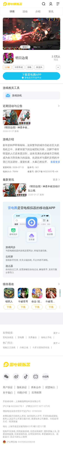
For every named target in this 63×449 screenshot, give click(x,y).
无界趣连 (32, 337)
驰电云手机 (46, 337)
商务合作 (36, 387)
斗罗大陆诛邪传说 (41, 347)
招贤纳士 (50, 387)
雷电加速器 (8, 337)
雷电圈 (21, 337)
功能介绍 (22, 392)
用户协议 (8, 387)
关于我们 (8, 392)
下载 (9, 306)
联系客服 (13, 421)
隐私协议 (22, 387)
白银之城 (24, 347)
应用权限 (36, 392)
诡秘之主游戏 (9, 347)
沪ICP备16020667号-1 (13, 406)
